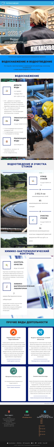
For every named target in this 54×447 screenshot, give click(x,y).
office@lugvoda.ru (27, 417)
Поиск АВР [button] (45, 443)
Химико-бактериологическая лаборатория (40, 398)
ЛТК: (41, 419)
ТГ (36, 443)
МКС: (41, 420)
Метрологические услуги (14, 376)
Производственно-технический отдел (40, 361)
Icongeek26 (51, 403)
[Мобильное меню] (52, 3)
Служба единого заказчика (13, 361)
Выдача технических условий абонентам (40, 338)
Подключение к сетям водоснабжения (13, 338)
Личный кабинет (11, 443)
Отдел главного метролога (13, 387)
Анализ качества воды (40, 376)
